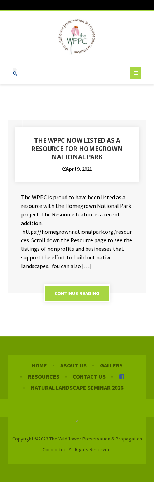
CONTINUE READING (77, 293)
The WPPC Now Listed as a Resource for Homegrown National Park (77, 148)
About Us (73, 365)
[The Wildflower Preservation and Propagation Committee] (77, 36)
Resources (43, 376)
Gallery (111, 365)
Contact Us (89, 376)
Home (39, 365)
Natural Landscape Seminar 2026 (77, 387)
